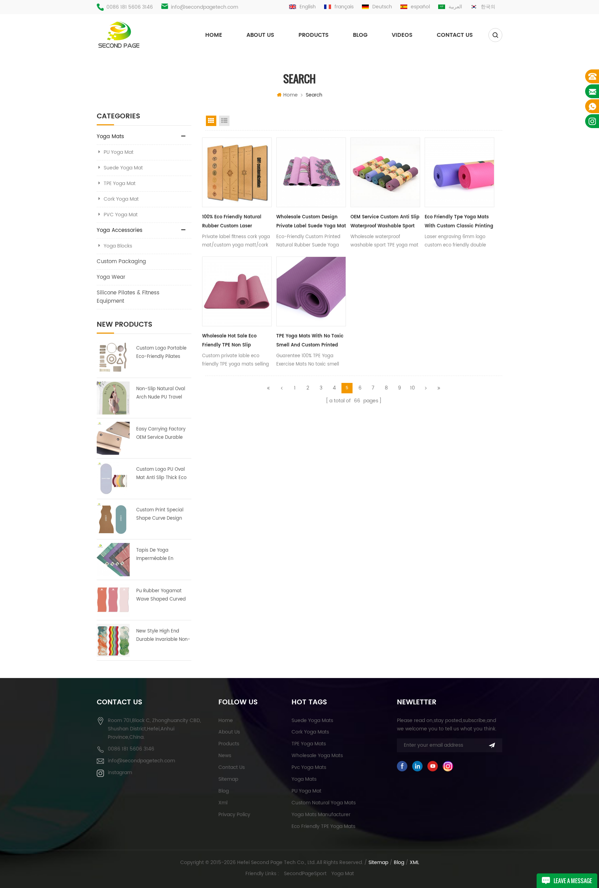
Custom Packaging (121, 261)
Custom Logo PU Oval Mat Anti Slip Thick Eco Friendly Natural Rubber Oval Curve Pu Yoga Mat (163, 474)
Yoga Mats (110, 136)
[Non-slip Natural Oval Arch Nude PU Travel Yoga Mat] (113, 398)
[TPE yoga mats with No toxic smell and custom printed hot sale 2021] (311, 291)
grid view (211, 121)
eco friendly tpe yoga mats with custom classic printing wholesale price (459, 222)
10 (412, 388)
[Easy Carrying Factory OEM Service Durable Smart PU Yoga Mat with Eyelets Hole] (113, 438)
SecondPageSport (305, 874)
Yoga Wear (111, 277)
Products (313, 35)
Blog (360, 35)
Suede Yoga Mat (123, 168)
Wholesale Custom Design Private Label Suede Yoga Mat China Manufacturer (311, 222)
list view (224, 121)
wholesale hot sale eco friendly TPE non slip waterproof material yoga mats (232, 341)
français (344, 7)
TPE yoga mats (309, 744)
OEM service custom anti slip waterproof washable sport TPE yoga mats (384, 222)
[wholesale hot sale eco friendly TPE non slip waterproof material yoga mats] (237, 291)
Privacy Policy (234, 815)
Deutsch (382, 7)
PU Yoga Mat (118, 152)
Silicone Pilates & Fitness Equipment (128, 296)
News (224, 756)
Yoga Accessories (119, 230)
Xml (222, 803)
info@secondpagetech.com (204, 7)
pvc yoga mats (309, 767)
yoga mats (304, 779)
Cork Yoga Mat (121, 199)
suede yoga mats (312, 720)
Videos (402, 35)
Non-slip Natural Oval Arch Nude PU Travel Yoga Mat (160, 393)
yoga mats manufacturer (321, 815)
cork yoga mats (310, 732)
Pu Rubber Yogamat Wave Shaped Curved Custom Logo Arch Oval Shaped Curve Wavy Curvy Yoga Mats (162, 595)
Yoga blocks (118, 246)
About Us (260, 35)
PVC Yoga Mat (121, 215)
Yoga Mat (342, 874)
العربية (455, 7)
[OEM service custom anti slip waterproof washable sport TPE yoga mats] (385, 172)
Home (213, 35)
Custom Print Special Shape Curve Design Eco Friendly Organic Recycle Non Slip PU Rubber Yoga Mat (159, 514)
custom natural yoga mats (324, 803)
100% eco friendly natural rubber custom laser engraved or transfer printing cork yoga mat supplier (236, 222)
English (308, 7)
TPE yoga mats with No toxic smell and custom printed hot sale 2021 (310, 341)
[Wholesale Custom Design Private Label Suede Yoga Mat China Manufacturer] (311, 172)
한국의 (488, 7)
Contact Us (455, 35)
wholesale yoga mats (317, 756)
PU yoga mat (306, 791)
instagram (120, 773)
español (420, 7)
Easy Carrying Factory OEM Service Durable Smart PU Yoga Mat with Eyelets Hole (160, 434)
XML (414, 862)
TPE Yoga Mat (120, 183)
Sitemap (228, 779)
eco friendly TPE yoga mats (323, 826)
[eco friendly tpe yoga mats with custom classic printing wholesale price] (459, 172)
